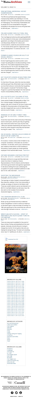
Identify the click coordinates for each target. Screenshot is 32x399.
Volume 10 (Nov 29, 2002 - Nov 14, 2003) (15, 295)
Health (8, 332)
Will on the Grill (10, 362)
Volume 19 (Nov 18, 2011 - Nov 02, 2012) (15, 309)
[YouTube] (21, 393)
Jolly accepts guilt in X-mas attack (14, 96)
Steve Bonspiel (13, 78)
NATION (11, 14)
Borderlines (10, 348)
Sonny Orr (12, 137)
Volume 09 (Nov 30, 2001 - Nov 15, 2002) (15, 294)
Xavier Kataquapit (14, 198)
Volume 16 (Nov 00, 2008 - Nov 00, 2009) (15, 304)
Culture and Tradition (12, 324)
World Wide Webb (11, 363)
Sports (28, 14)
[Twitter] (16, 393)
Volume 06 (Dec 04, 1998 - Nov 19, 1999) (15, 289)
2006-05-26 (23, 14)
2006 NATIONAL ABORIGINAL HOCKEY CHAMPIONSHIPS (13, 12)
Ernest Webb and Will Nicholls (17, 177)
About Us (20, 396)
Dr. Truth (9, 353)
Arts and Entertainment (12, 323)
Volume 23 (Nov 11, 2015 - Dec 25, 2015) (15, 315)
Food (8, 330)
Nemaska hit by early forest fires (13, 115)
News (27, 34)
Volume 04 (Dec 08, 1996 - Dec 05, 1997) (15, 286)
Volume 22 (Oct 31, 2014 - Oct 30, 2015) (15, 314)
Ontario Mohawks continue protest (15, 155)
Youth (8, 341)
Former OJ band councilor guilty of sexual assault (15, 56)
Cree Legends (10, 326)
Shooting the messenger (10, 175)
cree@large (10, 350)
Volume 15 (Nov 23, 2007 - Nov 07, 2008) (15, 303)
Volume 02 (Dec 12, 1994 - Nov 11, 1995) (15, 283)
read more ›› (15, 28)
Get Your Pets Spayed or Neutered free (16, 77)
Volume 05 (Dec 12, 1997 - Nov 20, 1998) (15, 287)
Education (9, 329)
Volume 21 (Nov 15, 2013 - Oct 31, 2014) (15, 312)
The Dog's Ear (10, 351)
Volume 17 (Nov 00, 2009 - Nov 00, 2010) (15, 306)
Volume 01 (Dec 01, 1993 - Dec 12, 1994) (15, 281)
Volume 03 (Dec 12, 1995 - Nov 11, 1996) (15, 284)
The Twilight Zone (11, 359)
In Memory (9, 335)
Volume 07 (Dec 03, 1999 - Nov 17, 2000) (15, 290)
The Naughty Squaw (12, 354)
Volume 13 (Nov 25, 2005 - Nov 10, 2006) (15, 300)
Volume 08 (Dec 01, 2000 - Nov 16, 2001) (15, 292)
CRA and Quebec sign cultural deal (14, 33)
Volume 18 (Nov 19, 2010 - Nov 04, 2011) (15, 307)
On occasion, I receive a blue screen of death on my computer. (16, 135)
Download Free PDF (13, 239)
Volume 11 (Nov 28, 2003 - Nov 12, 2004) (15, 297)
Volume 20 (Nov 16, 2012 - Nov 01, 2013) (15, 311)
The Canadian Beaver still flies (13, 197)
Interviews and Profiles (12, 336)
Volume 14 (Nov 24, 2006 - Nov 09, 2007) (15, 301)
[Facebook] (12, 393)
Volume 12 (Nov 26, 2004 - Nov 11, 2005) (15, 298)
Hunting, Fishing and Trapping (14, 333)
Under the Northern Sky (9, 199)
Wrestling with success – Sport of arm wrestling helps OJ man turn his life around (15, 215)
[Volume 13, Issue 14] (16, 275)
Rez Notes (9, 357)
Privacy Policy (14, 396)
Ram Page (9, 356)
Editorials (15, 178)
